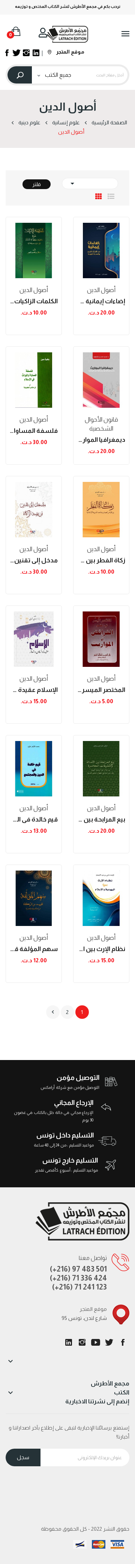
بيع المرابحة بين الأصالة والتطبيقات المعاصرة (101, 819)
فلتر (36, 184)
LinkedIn (68, 1342)
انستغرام (82, 1342)
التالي (53, 1012)
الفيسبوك (122, 1342)
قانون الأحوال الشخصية (101, 424)
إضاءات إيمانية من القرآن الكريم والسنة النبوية (101, 301)
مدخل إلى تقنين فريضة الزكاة (34, 560)
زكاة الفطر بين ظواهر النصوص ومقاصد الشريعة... (101, 560)
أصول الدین (34, 290)
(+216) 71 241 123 (79, 1287)
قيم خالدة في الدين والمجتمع (34, 819)
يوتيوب (95, 1342)
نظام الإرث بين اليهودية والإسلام (101, 949)
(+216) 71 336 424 (78, 1278)
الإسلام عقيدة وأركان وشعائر (34, 689)
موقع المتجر (69, 52)
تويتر (109, 1342)
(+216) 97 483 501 (78, 1269)
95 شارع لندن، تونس (84, 1318)
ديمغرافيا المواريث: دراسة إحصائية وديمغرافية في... (101, 439)
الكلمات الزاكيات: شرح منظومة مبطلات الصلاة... (34, 301)
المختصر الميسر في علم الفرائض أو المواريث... (101, 689)
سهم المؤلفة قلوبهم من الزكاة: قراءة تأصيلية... (34, 949)
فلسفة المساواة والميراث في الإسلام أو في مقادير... (34, 430)
